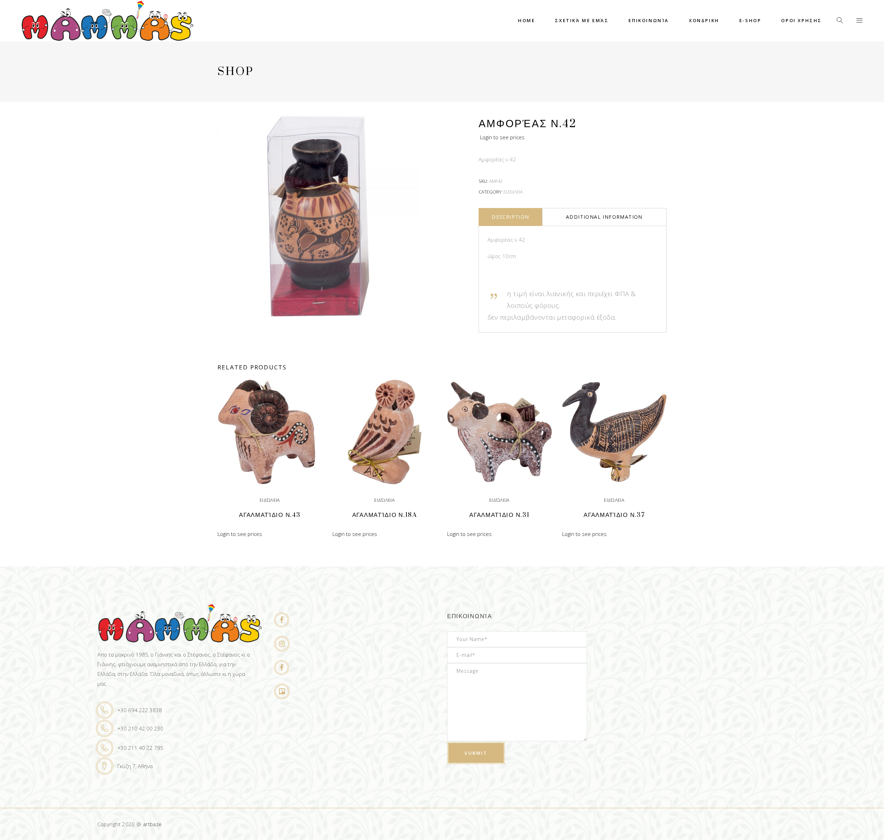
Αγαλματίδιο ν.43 (269, 515)
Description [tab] (510, 217)
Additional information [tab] (604, 217)
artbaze (152, 824)
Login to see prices (502, 137)
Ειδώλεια (513, 192)
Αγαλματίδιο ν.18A (384, 515)
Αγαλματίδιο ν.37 (614, 515)
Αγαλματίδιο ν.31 (499, 515)
